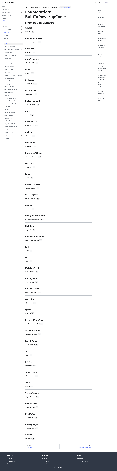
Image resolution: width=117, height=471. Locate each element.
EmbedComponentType (11, 55)
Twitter (44, 463)
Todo (99, 89)
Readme (6, 35)
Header (99, 49)
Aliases (99, 10)
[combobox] (108, 2)
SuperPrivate (101, 86)
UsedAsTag (100, 96)
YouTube (44, 461)
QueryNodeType (9, 86)
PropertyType (8, 81)
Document (100, 35)
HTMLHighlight (101, 47)
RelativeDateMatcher (10, 98)
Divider (99, 33)
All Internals (6, 32)
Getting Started (6, 12)
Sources (99, 84)
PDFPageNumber (102, 68)
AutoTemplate (101, 17)
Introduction (5, 6)
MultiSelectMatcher (9, 63)
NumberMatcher (9, 66)
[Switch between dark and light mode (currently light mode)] (99, 2)
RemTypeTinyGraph (10, 112)
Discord (44, 458)
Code (99, 19)
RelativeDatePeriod (10, 104)
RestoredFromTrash (102, 75)
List (98, 61)
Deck (99, 29)
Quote (99, 72)
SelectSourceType (9, 115)
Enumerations (7, 41)
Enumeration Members (101, 8)
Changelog (5, 141)
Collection (100, 22)
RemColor (7, 106)
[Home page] (26, 7)
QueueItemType (8, 92)
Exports (6, 38)
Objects (5, 26)
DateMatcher (8, 52)
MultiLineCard (101, 63)
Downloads (10, 461)
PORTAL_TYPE (9, 69)
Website (99, 100)
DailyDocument (101, 26)
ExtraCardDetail (101, 45)
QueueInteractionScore (11, 89)
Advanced (4, 18)
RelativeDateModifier (10, 101)
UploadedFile (101, 93)
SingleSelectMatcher (10, 124)
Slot (98, 82)
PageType (7, 72)
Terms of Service (82, 461)
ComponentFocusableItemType (13, 49)
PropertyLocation (9, 78)
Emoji (99, 42)
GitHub (94, 2)
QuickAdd (100, 70)
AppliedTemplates (102, 12)
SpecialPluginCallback (10, 126)
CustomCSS (100, 24)
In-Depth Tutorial (6, 15)
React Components (8, 29)
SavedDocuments (102, 77)
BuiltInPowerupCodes (10, 43)
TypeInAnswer (101, 91)
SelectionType (8, 118)
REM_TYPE (7, 95)
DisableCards (101, 31)
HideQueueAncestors (102, 52)
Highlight (100, 54)
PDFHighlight (101, 66)
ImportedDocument (102, 56)
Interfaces (6, 138)
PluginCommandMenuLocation (13, 75)
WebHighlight (101, 98)
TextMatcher (7, 129)
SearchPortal (101, 79)
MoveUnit (7, 61)
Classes (6, 135)
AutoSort (100, 15)
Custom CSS (5, 9)
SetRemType (8, 121)
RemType (7, 109)
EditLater (100, 40)
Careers (9, 463)
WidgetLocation (8, 132)
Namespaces (6, 23)
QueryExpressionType (10, 84)
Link (99, 59)
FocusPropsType (9, 58)
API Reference (6, 21)
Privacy (79, 458)
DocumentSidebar (102, 38)
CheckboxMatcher (9, 46)
